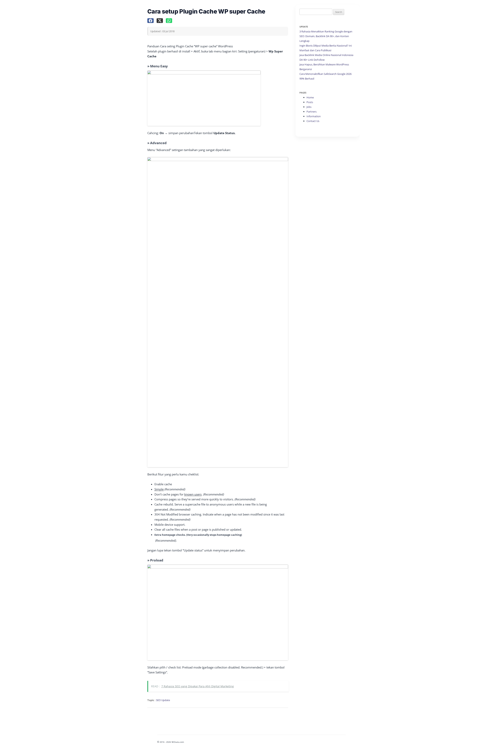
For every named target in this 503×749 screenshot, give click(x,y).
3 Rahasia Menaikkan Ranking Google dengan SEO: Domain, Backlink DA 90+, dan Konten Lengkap (325, 36)
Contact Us (313, 121)
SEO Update (163, 700)
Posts (310, 102)
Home (310, 97)
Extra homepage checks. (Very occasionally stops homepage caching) (198, 535)
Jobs (309, 107)
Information (314, 116)
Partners (312, 111)
